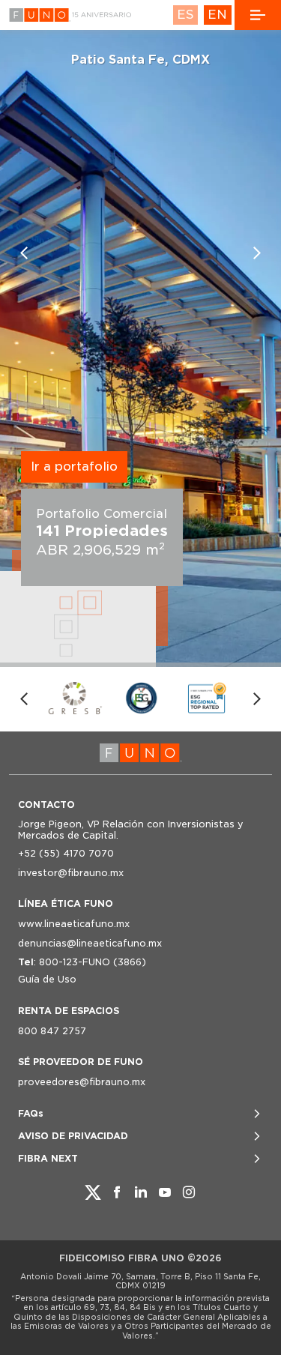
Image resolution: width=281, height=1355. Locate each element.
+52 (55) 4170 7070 (66, 853)
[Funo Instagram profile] (189, 1192)
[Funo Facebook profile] (117, 1192)
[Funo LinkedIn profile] (141, 1192)
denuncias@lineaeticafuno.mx (90, 943)
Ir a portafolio (74, 466)
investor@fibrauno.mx (71, 872)
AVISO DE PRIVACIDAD (73, 1135)
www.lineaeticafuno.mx (74, 923)
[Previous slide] (24, 253)
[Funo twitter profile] (93, 1192)
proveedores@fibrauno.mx (81, 1081)
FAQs (30, 1113)
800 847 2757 (52, 1030)
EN (217, 14)
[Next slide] (257, 253)
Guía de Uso (47, 979)
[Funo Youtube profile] (165, 1192)
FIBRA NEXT (48, 1158)
